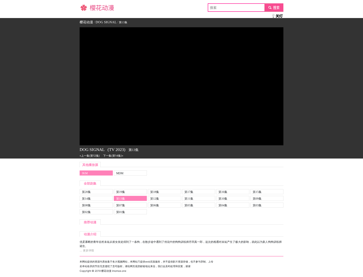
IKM (85, 173)
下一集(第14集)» (113, 155)
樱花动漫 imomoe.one (113, 270)
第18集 (154, 192)
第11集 (188, 198)
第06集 (154, 205)
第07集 (120, 205)
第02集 (86, 212)
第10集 (222, 198)
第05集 (188, 205)
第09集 (257, 198)
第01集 (120, 212)
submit (274, 7)
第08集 (86, 205)
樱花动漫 (86, 7)
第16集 (222, 192)
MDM (119, 173)
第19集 (120, 192)
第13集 (120, 198)
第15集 (257, 192)
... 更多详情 (87, 250)
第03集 (257, 205)
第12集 (154, 198)
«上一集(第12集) (90, 155)
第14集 (86, 198)
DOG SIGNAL (106, 22)
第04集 (222, 205)
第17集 (188, 192)
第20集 (86, 192)
